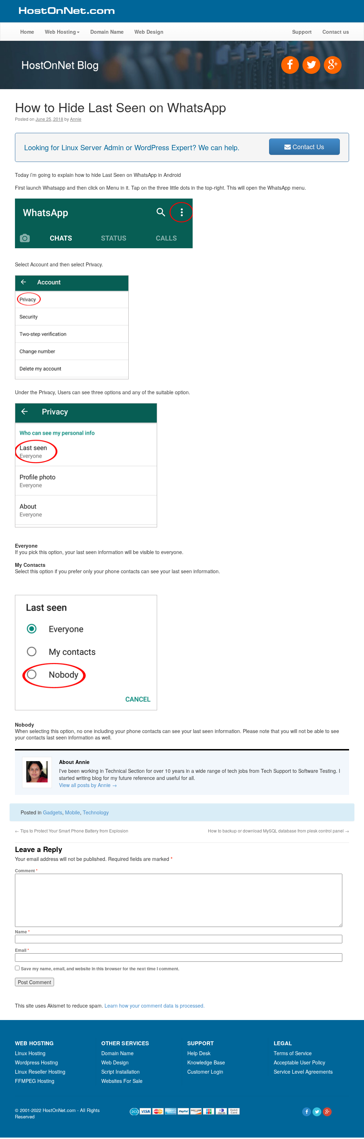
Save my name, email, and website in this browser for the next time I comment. (100, 968)
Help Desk (198, 1053)
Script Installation (120, 1071)
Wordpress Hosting (36, 1062)
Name (22, 931)
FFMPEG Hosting (34, 1080)
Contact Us (307, 146)
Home (27, 31)
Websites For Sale (122, 1080)
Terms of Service (293, 1053)
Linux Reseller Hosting (40, 1071)
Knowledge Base (206, 1062)
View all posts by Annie (88, 784)
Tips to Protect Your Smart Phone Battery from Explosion (71, 831)
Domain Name (107, 31)
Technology (96, 812)
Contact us (335, 31)
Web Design (149, 31)
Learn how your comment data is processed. (155, 1005)
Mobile (72, 812)
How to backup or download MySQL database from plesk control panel (278, 831)
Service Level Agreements (303, 1071)
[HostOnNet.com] (66, 19)
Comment (26, 870)
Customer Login (205, 1071)
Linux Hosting (30, 1053)
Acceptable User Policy (299, 1062)
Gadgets (52, 812)
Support (302, 31)
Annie (75, 119)
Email (22, 950)
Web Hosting (60, 31)
